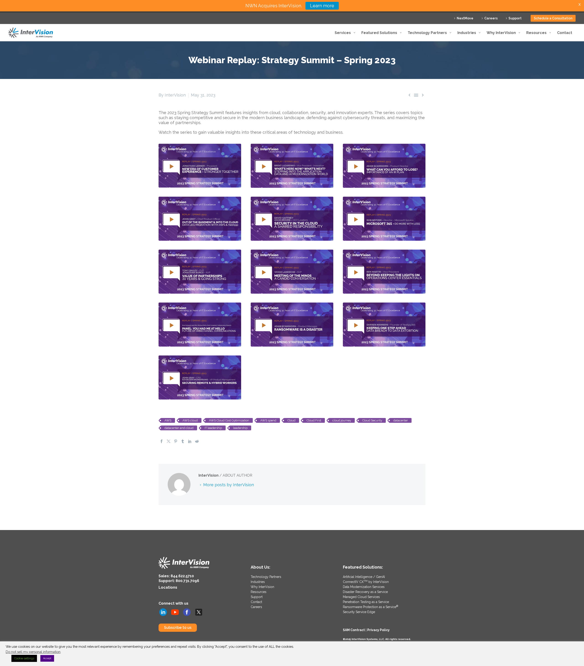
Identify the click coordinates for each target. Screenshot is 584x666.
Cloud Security (372, 420)
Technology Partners (266, 577)
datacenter (400, 420)
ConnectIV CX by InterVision (366, 582)
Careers (491, 18)
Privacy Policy (378, 630)
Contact (256, 602)
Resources (258, 592)
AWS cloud (190, 420)
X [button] (580, 4)
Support (514, 18)
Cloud (291, 420)
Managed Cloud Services (361, 597)
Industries (258, 582)
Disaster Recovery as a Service (365, 592)
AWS (167, 420)
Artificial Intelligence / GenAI (364, 577)
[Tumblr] (183, 441)
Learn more (322, 5)
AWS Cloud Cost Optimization (229, 420)
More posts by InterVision (228, 484)
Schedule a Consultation (553, 18)
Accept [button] (47, 658)
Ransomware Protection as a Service (370, 607)
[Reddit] (197, 441)
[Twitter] (168, 441)
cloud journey (341, 420)
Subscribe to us (177, 627)
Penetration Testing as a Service (366, 602)
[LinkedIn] (190, 441)
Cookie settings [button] (24, 658)
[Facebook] (161, 441)
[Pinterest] (175, 441)
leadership (240, 428)
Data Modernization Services (364, 587)
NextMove (465, 18)
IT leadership (213, 428)
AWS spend (268, 420)
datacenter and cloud (178, 428)
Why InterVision (262, 587)
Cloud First (314, 420)
